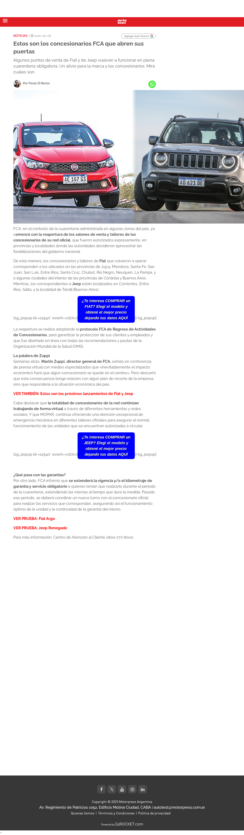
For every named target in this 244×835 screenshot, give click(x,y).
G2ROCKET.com (129, 824)
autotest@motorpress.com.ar (179, 807)
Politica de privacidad (154, 813)
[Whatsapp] (152, 84)
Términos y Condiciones (116, 813)
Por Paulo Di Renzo (36, 83)
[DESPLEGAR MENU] (5, 20)
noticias (20, 36)
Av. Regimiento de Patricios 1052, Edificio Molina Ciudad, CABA (95, 807)
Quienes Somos (82, 813)
